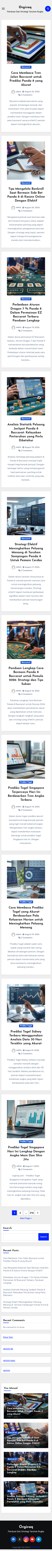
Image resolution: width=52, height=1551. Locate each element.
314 (32, 1213)
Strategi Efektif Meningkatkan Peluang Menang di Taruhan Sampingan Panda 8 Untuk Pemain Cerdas (26, 552)
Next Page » (26, 1218)
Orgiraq (25, 7)
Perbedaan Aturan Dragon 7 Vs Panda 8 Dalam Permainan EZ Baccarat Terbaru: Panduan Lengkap (26, 312)
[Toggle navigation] (3, 8)
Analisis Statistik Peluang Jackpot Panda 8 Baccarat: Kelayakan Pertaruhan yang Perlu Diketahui (26, 432)
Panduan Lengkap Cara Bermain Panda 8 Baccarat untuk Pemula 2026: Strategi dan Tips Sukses (26, 676)
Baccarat (26, 67)
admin (18, 92)
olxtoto (6, 1370)
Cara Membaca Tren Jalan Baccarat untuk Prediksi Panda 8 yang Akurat (25, 1411)
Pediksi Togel (26, 782)
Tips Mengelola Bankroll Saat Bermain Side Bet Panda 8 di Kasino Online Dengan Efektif (23, 1440)
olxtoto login (9, 1360)
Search (7, 1228)
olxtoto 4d (8, 1349)
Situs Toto (8, 1337)
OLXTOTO (35, 1547)
